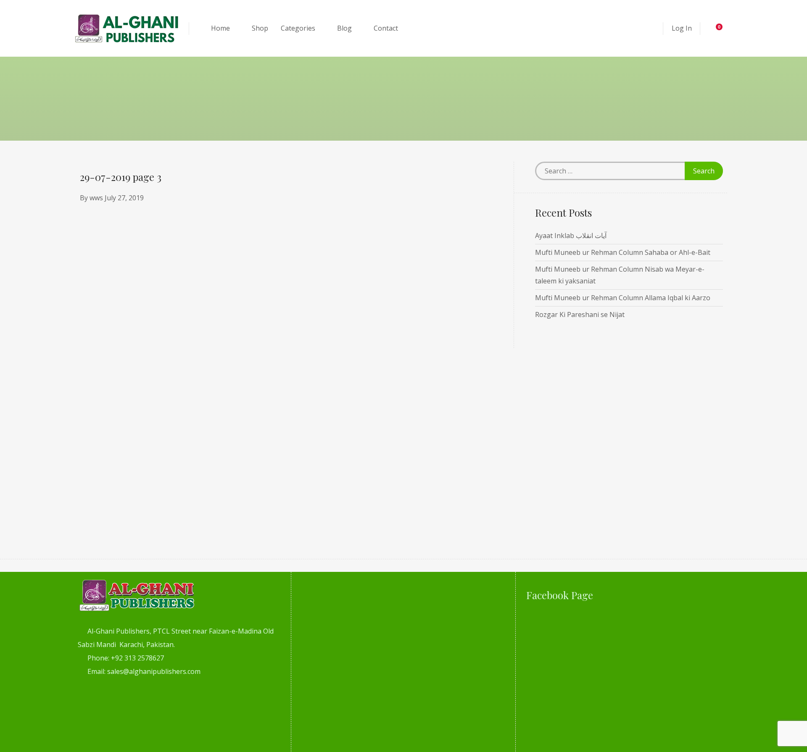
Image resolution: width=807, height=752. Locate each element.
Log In (682, 28)
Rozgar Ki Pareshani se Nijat (580, 314)
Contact (386, 28)
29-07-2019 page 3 (120, 176)
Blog (344, 28)
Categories (298, 28)
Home (220, 28)
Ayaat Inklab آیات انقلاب (571, 235)
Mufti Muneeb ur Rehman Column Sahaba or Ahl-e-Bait (622, 252)
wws (96, 197)
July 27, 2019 (124, 197)
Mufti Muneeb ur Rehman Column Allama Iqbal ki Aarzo (622, 297)
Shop (260, 28)
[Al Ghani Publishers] (127, 28)
